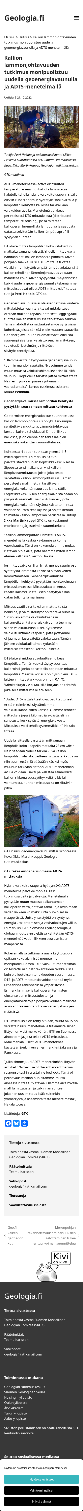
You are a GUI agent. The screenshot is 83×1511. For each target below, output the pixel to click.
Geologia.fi (24, 18)
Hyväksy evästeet (42, 1479)
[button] (76, 17)
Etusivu (9, 37)
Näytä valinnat (41, 1501)
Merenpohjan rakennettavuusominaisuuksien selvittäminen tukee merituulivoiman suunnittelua (51, 1235)
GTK (24, 1113)
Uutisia (24, 37)
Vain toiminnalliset (41, 1490)
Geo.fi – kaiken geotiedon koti (14, 1235)
